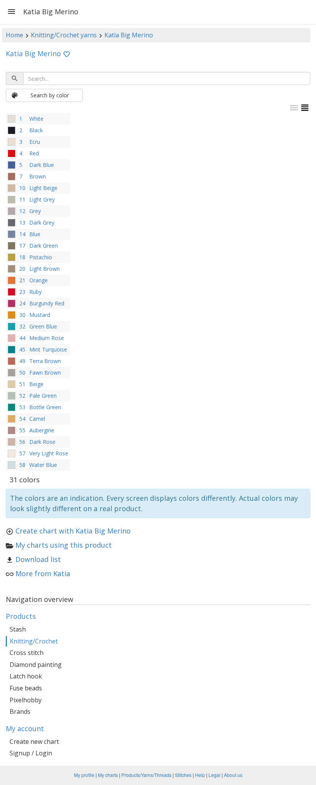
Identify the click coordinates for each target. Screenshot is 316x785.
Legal (214, 775)
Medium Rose (46, 338)
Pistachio (40, 257)
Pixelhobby (26, 700)
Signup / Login (31, 753)
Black (36, 130)
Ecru (34, 141)
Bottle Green (45, 407)
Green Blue (43, 326)
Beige (36, 384)
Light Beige (43, 188)
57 (22, 453)
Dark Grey (41, 222)
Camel (37, 418)
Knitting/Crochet (34, 641)
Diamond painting (36, 664)
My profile (84, 775)
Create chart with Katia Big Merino (73, 530)
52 (22, 395)
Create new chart (34, 741)
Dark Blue (41, 164)
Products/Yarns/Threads (146, 775)
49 (22, 361)
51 (22, 384)
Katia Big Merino (128, 35)
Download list (38, 559)
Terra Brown (45, 361)
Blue (34, 234)
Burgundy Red (46, 303)
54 (22, 418)
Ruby (35, 291)
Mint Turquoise (48, 349)
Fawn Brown (45, 372)
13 (22, 222)
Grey (35, 211)
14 (22, 234)
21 (22, 280)
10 (22, 188)
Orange (38, 280)
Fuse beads (26, 688)
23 (22, 291)
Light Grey (42, 199)
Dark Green (43, 245)
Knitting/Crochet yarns (64, 35)
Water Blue (43, 464)
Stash (18, 629)
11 (22, 199)
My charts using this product (63, 545)
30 (22, 314)
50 (22, 372)
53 (22, 407)
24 (22, 303)
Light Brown (44, 268)
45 (22, 349)
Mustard (39, 314)
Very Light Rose (48, 453)
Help (200, 775)
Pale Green (43, 395)
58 (22, 464)
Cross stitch (27, 652)
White (36, 118)
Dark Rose (42, 441)
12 (22, 211)
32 (22, 326)
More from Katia (42, 573)
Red (34, 153)
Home (14, 35)
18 (22, 257)
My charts (108, 775)
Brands (20, 711)
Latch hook (26, 676)
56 (22, 441)
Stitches (183, 775)
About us (233, 775)
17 (22, 245)
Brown (37, 176)
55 (22, 430)
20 (22, 268)
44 (22, 338)
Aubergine (41, 430)
